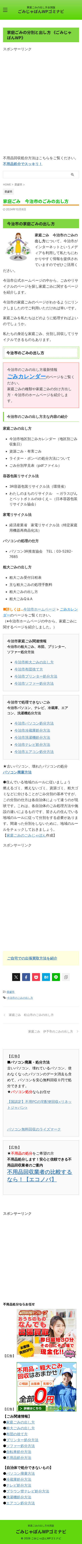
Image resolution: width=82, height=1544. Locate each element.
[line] (56, 977)
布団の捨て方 (17, 1434)
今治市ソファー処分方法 (34, 683)
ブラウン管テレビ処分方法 (27, 1491)
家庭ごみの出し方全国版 (41, 1525)
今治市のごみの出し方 (20, 997)
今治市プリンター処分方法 (35, 676)
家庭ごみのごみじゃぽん (26, 835)
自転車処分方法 (18, 1452)
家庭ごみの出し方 (20, 1422)
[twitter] (16, 977)
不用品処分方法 (18, 1458)
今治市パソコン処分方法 (34, 723)
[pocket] (36, 977)
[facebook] (26, 977)
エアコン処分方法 (20, 1503)
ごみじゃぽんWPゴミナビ (41, 11)
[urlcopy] (66, 977)
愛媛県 (11, 991)
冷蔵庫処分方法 (18, 1479)
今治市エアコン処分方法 (34, 752)
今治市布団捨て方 (28, 669)
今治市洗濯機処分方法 (32, 737)
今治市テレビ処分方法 (32, 745)
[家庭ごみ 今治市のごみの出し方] (46, 977)
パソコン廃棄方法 (17, 772)
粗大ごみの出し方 (20, 1428)
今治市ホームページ (39, 609)
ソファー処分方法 (20, 1446)
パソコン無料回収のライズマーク (34, 1129)
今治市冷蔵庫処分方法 (32, 730)
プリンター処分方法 (22, 1440)
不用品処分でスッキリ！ (22, 164)
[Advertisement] (41, 104)
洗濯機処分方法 (18, 1497)
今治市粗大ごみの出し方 (34, 662)
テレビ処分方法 (18, 1485)
